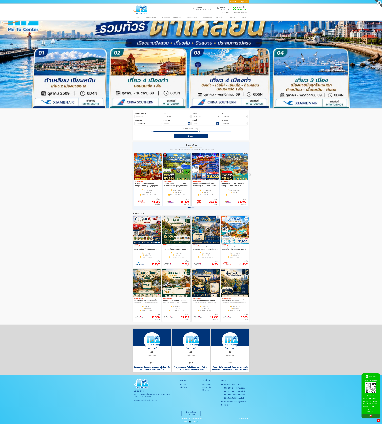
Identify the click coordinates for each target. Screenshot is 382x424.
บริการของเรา (206, 384)
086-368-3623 (367, 406)
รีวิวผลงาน (205, 390)
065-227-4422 (224, 12)
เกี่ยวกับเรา (183, 387)
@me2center (242, 9)
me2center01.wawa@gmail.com (235, 402)
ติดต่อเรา (183, 384)
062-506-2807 (367, 404)
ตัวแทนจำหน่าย (206, 387)
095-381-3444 (224, 10)
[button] (250, 175)
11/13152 (227, 405)
